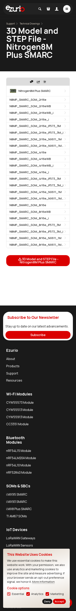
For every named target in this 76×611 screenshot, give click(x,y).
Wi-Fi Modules (19, 394)
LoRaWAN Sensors (19, 545)
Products (12, 366)
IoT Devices (16, 529)
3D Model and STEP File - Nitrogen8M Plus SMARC (39, 260)
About (10, 359)
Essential (18, 594)
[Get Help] (31, 82)
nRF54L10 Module (18, 465)
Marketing (57, 594)
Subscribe (38, 335)
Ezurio (12, 350)
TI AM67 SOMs (16, 516)
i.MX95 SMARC (16, 494)
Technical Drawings (30, 23)
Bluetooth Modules (15, 440)
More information (43, 582)
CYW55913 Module (19, 417)
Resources (14, 380)
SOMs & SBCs (18, 486)
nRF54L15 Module (18, 451)
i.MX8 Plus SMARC (19, 509)
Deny (47, 601)
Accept (59, 601)
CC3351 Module (17, 424)
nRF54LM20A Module (21, 458)
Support (10, 23)
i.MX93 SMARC (16, 501)
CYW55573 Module (20, 402)
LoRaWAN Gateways (20, 538)
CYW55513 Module (19, 410)
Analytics (37, 594)
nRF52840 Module (19, 472)
